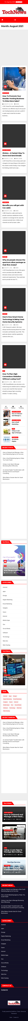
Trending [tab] (21, 408)
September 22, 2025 (11, 854)
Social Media (6, 628)
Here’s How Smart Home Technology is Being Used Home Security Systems (13, 319)
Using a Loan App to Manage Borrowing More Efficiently (13, 852)
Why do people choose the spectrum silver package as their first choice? (13, 262)
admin (17, 104)
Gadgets (5, 313)
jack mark (18, 382)
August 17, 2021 (8, 158)
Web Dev (5, 641)
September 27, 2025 (11, 837)
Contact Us (4, 990)
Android (5, 587)
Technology (5, 202)
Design (5, 595)
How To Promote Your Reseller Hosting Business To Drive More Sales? (13, 98)
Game (4, 612)
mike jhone (19, 158)
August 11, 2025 (10, 872)
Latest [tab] (6, 408)
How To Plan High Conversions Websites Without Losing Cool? (11, 376)
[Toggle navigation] (15, 19)
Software (5, 632)
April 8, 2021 (9, 572)
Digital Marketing (16, 411)
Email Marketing (6, 150)
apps (13, 428)
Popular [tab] (13, 408)
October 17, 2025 (10, 819)
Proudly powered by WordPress (9, 1011)
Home (11, 1017)
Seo (5, 565)
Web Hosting (6, 645)
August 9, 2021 (8, 210)
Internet (5, 256)
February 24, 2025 (11, 681)
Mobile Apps (6, 620)
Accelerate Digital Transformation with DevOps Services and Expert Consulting (13, 471)
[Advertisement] (14, 45)
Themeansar (14, 1013)
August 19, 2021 (8, 104)
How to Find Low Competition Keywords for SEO (12, 570)
